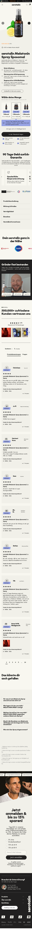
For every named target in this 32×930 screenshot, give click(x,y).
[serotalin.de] (16, 5)
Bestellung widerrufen (9, 908)
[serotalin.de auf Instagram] (12, 917)
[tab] (14, 355)
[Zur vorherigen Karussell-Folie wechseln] (3, 23)
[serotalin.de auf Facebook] (3, 917)
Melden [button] (6, 391)
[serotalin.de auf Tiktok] (20, 917)
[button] (7, 44)
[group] (16, 323)
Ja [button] (3, 391)
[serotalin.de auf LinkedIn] (29, 917)
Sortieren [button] (8, 349)
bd (29, 925)
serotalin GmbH (5, 925)
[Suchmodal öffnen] (27, 5)
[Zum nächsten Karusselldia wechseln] (29, 23)
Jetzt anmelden (16, 857)
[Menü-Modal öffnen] (2, 5)
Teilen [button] (10, 391)
